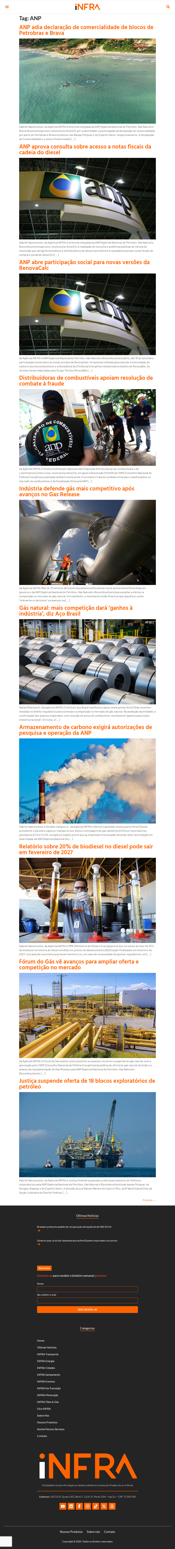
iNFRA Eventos (46, 1381)
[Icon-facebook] (79, 1506)
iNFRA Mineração (47, 1395)
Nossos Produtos (47, 1422)
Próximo (149, 1200)
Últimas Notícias (47, 1347)
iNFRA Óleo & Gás (48, 1401)
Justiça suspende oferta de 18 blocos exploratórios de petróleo (87, 1083)
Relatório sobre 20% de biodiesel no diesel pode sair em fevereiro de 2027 (86, 849)
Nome (40, 1283)
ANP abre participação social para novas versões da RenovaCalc (84, 265)
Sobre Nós (43, 1415)
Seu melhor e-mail (46, 1294)
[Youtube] (62, 1506)
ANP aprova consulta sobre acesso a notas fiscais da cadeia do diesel (85, 149)
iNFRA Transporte (47, 1354)
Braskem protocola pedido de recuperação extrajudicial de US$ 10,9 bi (74, 1226)
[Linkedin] (71, 1506)
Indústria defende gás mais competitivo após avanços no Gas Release (76, 491)
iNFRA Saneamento (48, 1374)
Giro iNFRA (44, 1408)
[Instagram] (87, 1506)
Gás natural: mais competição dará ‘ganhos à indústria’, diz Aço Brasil (76, 610)
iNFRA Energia (45, 1361)
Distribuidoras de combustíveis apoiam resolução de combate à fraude (86, 380)
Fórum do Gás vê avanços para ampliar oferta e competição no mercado (79, 964)
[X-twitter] (103, 1506)
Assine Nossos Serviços (50, 1429)
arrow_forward (39, 1231)
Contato (42, 1435)
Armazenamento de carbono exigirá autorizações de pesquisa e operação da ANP (85, 730)
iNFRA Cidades (46, 1367)
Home (40, 1340)
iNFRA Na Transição (49, 1388)
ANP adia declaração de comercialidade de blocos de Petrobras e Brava (86, 30)
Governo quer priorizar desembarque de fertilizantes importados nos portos (77, 1240)
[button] (7, 7)
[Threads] (112, 1506)
